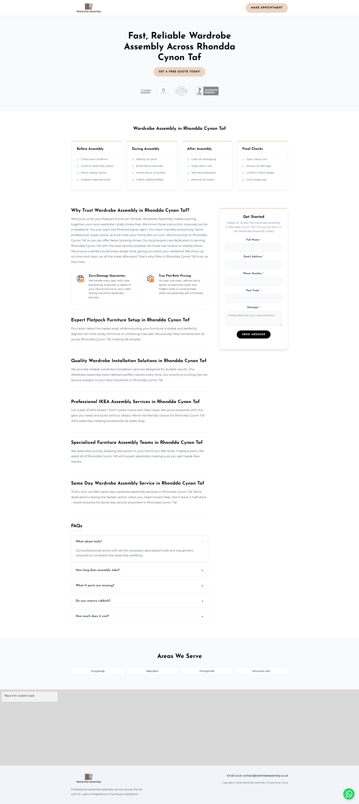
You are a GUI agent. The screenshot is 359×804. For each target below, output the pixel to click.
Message (253, 307)
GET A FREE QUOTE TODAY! (179, 71)
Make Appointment (267, 7)
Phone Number (253, 273)
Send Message (253, 334)
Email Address (254, 256)
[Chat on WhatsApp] (349, 794)
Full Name (253, 239)
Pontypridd (207, 671)
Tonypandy (98, 671)
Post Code (253, 290)
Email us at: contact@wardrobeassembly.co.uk (257, 775)
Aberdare (152, 671)
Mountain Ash (261, 671)
